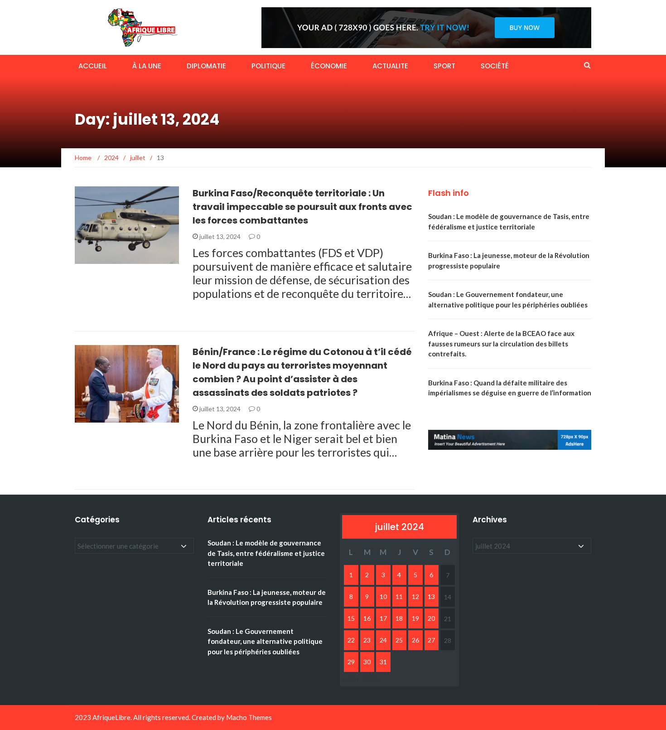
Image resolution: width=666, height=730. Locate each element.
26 (415, 640)
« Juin (350, 679)
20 (431, 618)
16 (367, 618)
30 (367, 662)
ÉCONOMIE (329, 66)
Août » (372, 679)
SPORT (444, 66)
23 (367, 640)
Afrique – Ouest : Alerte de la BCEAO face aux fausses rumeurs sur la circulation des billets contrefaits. (501, 343)
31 (383, 662)
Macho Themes (249, 717)
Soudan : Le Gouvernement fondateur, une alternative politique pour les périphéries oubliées (265, 641)
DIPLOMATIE (206, 66)
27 (431, 640)
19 (415, 618)
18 (399, 618)
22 (351, 640)
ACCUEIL (92, 66)
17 (383, 618)
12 (415, 596)
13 (431, 596)
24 (383, 640)
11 (399, 596)
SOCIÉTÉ (495, 66)
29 (351, 662)
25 (399, 640)
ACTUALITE (390, 66)
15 (351, 618)
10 (383, 596)
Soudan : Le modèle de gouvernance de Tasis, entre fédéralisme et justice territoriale (266, 553)
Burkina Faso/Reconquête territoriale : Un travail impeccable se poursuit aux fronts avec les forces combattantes (302, 207)
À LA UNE (146, 66)
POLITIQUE (268, 66)
